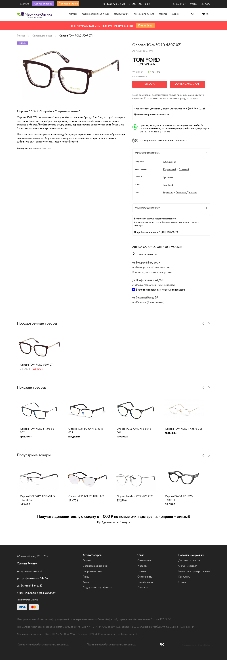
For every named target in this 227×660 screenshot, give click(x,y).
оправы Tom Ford (42, 148)
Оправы (73, 14)
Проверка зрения (68, 3)
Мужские (168, 192)
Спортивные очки (92, 571)
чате (167, 131)
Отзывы (193, 4)
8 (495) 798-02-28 (114, 4)
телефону (156, 131)
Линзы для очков (144, 14)
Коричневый (169, 169)
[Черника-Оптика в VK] (162, 645)
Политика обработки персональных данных (111, 644)
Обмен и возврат (187, 565)
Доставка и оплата (189, 560)
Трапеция (168, 177)
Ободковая (169, 161)
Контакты (205, 4)
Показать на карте (146, 254)
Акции (175, 14)
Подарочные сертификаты (97, 587)
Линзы (86, 576)
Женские (181, 192)
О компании (179, 4)
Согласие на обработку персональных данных (43, 644)
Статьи (182, 582)
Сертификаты (144, 576)
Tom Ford (168, 184)
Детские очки (121, 14)
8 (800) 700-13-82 (139, 4)
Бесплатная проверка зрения (194, 571)
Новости (142, 565)
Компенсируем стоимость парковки (152, 272)
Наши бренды (145, 582)
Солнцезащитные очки (95, 14)
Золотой (184, 169)
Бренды (163, 14)
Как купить (184, 576)
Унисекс (193, 192)
